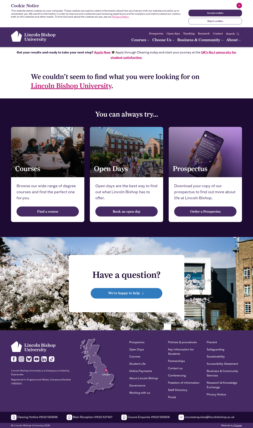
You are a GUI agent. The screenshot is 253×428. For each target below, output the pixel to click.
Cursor (238, 425)
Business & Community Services (222, 373)
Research (204, 33)
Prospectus (156, 33)
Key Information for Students (181, 352)
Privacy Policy (120, 16)
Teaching (189, 33)
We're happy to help (124, 293)
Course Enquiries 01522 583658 (148, 417)
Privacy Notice (216, 394)
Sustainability (216, 356)
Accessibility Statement (222, 363)
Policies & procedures (182, 342)
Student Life (137, 363)
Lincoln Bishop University (71, 86)
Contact (218, 33)
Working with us (139, 392)
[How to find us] (97, 367)
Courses (139, 39)
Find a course (47, 211)
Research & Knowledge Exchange (222, 385)
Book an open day (126, 211)
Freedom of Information (183, 382)
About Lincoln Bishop (143, 378)
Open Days (136, 349)
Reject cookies (215, 21)
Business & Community (199, 39)
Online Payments (140, 371)
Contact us (175, 368)
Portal (172, 397)
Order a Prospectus (205, 211)
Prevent (212, 342)
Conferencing (177, 375)
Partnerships (176, 361)
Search (230, 33)
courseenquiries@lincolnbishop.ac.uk (209, 417)
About (232, 39)
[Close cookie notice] (239, 5)
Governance (137, 385)
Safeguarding (215, 349)
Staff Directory (177, 390)
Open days (173, 33)
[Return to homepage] (33, 36)
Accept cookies (215, 13)
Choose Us (162, 39)
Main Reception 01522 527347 (92, 417)
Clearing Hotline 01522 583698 (37, 417)
